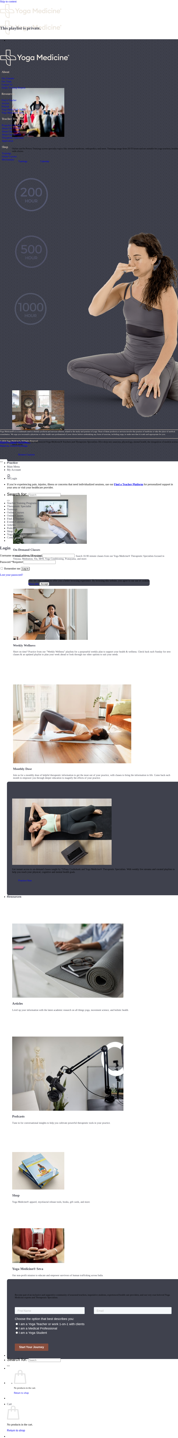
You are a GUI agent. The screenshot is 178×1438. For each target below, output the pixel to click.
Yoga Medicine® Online (14, 109)
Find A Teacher (9, 100)
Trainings (6, 153)
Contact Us (7, 84)
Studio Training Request (13, 87)
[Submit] (8, 1365)
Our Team (6, 81)
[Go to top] (1, 461)
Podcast (5, 106)
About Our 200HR (11, 128)
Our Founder (8, 78)
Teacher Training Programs (22, 503)
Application (7, 140)
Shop (10, 531)
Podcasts (12, 528)
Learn (11, 40)
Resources (14, 896)
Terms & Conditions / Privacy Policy (15, 443)
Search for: (17, 1359)
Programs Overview (11, 125)
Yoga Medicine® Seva (13, 112)
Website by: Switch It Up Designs (13, 442)
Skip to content (8, 1)
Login (13, 478)
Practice (12, 462)
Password (11, 561)
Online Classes (15, 515)
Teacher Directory (18, 1355)
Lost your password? (11, 574)
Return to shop (21, 1393)
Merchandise (8, 159)
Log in (25, 568)
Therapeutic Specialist (12, 137)
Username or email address (21, 555)
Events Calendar (16, 521)
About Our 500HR (11, 131)
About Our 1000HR (11, 134)
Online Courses (9, 156)
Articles (5, 103)
